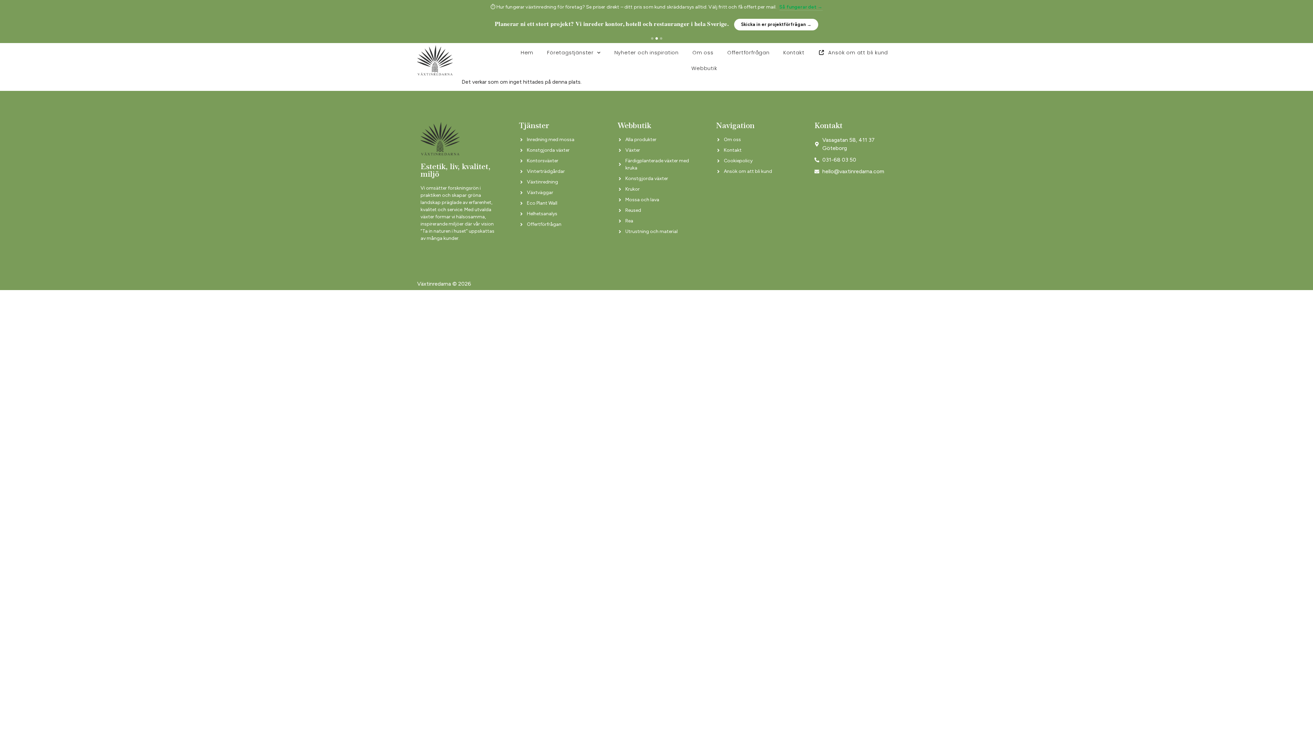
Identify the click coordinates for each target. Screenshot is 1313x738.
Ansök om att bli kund (858, 52)
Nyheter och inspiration (646, 52)
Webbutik (704, 68)
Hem (527, 52)
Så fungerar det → (800, 7)
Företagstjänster (570, 52)
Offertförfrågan (748, 52)
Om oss (703, 52)
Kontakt (794, 52)
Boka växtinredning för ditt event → (794, 24)
